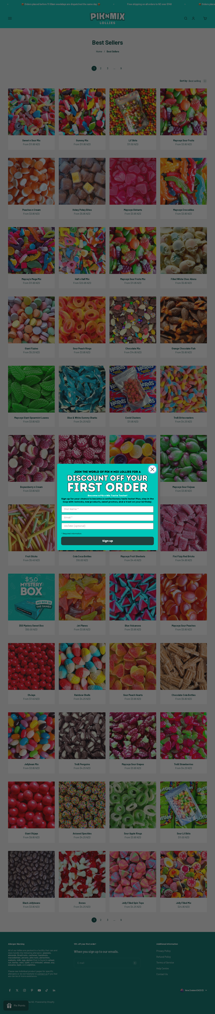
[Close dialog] (152, 469)
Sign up (107, 541)
